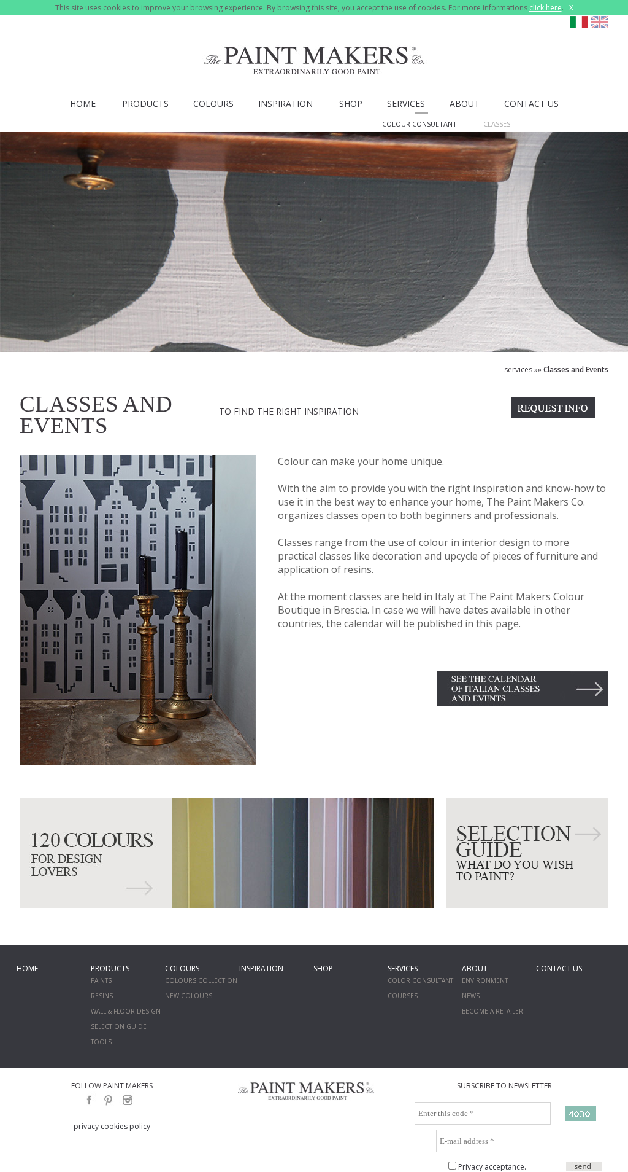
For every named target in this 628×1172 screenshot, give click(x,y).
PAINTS (101, 980)
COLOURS (213, 103)
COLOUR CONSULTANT (419, 123)
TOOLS (101, 1041)
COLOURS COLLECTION (201, 980)
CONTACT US (531, 103)
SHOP (350, 103)
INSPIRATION (285, 103)
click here (545, 7)
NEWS (471, 995)
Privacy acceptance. (492, 1167)
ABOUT (465, 103)
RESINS (102, 995)
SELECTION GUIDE (119, 1026)
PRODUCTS (145, 103)
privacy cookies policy (112, 1126)
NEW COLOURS (188, 995)
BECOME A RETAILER (492, 1011)
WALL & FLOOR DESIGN (126, 1011)
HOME (83, 103)
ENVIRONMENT (485, 980)
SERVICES (406, 103)
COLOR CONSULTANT (420, 980)
